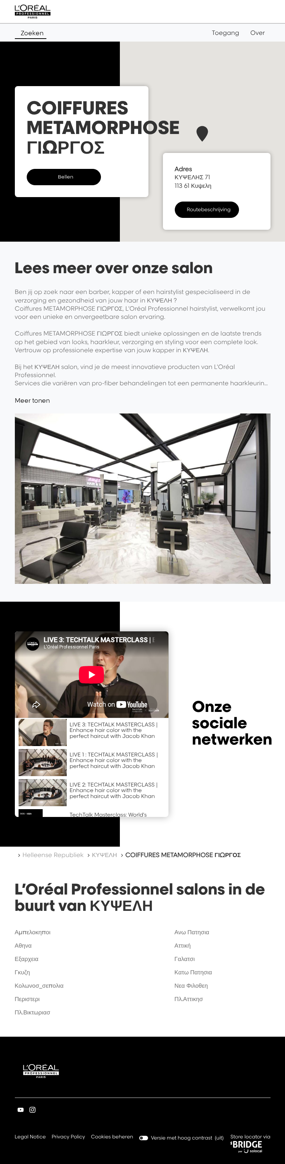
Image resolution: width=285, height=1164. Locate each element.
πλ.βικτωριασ (32, 1012)
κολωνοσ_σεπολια (39, 985)
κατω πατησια (193, 972)
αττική (182, 945)
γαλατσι (184, 958)
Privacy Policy (68, 1137)
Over (257, 32)
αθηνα (23, 945)
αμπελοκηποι (33, 932)
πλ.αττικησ (188, 999)
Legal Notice (30, 1137)
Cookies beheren (112, 1137)
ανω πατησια (191, 932)
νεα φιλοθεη (191, 985)
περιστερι (27, 999)
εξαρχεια (27, 958)
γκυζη (22, 972)
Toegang (225, 32)
